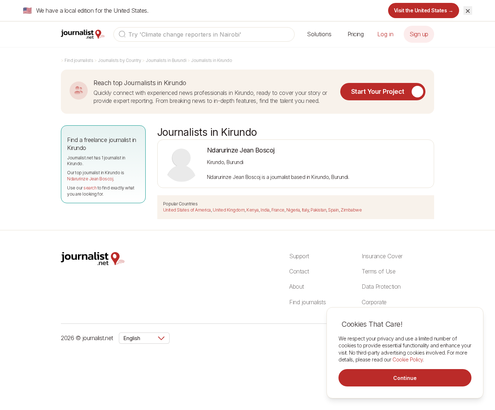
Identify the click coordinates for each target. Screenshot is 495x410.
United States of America (187, 210)
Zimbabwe (351, 210)
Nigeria (293, 210)
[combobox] (204, 34)
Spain (333, 210)
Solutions (319, 34)
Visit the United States (424, 10)
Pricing (356, 34)
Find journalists (79, 60)
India (265, 210)
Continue (405, 378)
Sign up (418, 34)
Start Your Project (377, 91)
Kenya (252, 210)
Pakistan (318, 210)
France (277, 210)
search (89, 188)
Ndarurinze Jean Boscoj (90, 178)
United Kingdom (229, 210)
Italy (305, 210)
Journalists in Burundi (166, 60)
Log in (385, 34)
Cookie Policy (407, 359)
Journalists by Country (119, 60)
